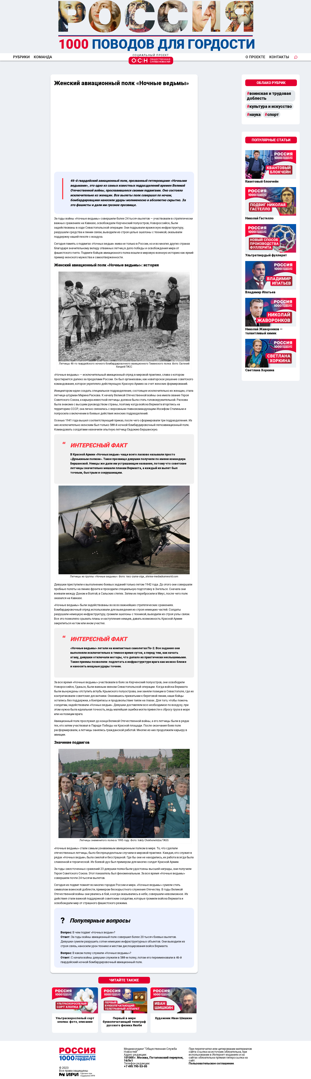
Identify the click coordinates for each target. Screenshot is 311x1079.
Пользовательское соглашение (211, 1063)
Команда (43, 57)
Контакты (279, 57)
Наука (255, 114)
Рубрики (21, 57)
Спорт (273, 114)
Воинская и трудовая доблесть (269, 96)
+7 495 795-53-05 (135, 1066)
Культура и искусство (270, 106)
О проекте (255, 57)
